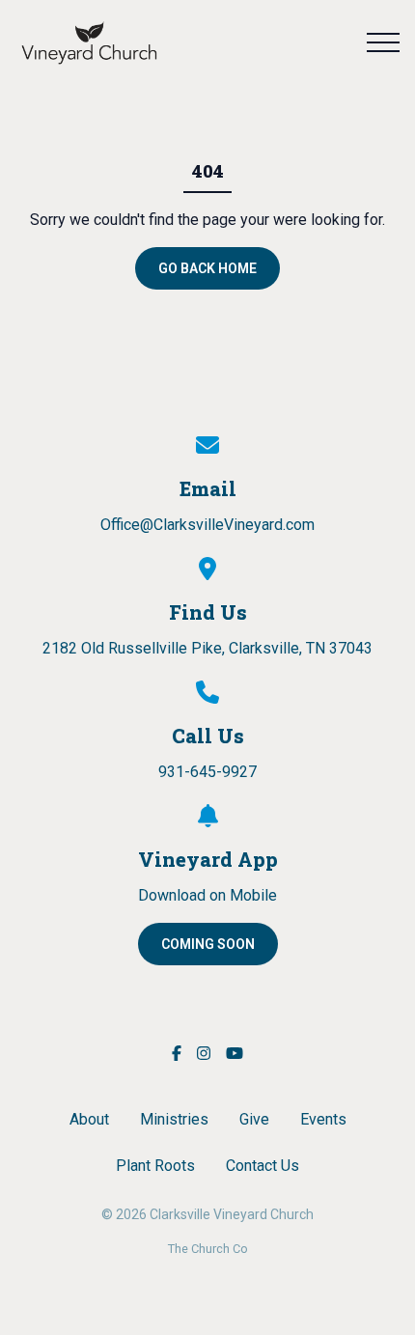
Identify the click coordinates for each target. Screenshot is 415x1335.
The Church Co (208, 1248)
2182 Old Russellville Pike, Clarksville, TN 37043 (207, 648)
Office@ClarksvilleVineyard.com (207, 524)
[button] (383, 42)
